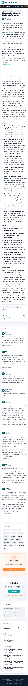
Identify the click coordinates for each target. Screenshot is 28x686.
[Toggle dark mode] (19, 2)
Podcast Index (9, 612)
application (5, 11)
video (5, 545)
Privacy (10, 683)
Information (19, 11)
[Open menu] (24, 2)
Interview (14, 542)
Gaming (18, 539)
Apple (14, 533)
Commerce (20, 533)
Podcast (14, 530)
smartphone (6, 542)
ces (19, 530)
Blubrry (18, 608)
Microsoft (21, 545)
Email (7, 615)
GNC (7, 18)
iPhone (5, 548)
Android (12, 539)
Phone (4, 309)
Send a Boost (15, 569)
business (12, 11)
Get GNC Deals (13, 591)
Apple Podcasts (9, 608)
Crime (10, 545)
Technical (13, 536)
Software (6, 536)
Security (20, 536)
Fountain (19, 612)
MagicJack (12, 32)
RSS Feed (19, 615)
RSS (7, 683)
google (5, 539)
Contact (20, 683)
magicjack (18, 307)
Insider (15, 683)
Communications (10, 307)
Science (21, 542)
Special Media (7, 533)
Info (16, 545)
